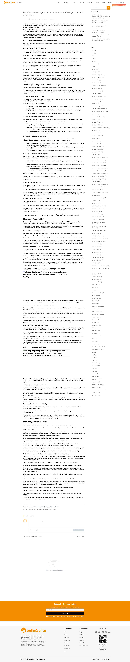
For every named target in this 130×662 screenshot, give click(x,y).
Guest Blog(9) (95, 319)
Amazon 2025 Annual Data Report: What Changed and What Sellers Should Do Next (101, 16)
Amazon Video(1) (96, 255)
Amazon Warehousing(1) (98, 257)
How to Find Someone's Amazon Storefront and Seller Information (100, 26)
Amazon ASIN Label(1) (98, 82)
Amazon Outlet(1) (96, 181)
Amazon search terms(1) (98, 271)
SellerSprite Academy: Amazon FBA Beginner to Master (100, 21)
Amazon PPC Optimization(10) (100, 184)
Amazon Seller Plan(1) (98, 216)
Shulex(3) (94, 355)
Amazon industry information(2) (100, 268)
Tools (74, 2)
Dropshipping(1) (96, 298)
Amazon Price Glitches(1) (98, 187)
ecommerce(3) (96, 382)
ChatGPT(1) (95, 290)
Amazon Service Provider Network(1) (98, 223)
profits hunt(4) (96, 395)
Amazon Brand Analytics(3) (99, 96)
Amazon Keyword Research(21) (100, 157)
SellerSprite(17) (96, 344)
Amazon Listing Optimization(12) (100, 168)
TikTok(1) (94, 360)
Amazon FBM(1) (96, 130)
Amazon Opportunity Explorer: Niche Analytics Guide (100, 31)
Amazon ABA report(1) (98, 77)
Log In (117, 2)
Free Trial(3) (95, 309)
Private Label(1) (96, 333)
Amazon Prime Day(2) (98, 189)
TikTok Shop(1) (96, 363)
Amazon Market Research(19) (100, 173)
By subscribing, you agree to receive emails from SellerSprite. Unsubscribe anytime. (65, 616)
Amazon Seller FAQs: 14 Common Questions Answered (101, 40)
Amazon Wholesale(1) (97, 260)
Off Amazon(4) (96, 330)
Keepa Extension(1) (97, 325)
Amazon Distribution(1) (98, 116)
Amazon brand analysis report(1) (100, 265)
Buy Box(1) (95, 287)
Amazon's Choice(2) (97, 282)
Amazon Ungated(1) (97, 249)
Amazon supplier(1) (97, 279)
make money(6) (96, 387)
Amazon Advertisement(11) (99, 85)
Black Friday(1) (96, 284)
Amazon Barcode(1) (97, 93)
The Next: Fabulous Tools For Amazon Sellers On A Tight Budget (39, 509)
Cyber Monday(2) (96, 295)
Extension (90, 2)
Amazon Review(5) (97, 195)
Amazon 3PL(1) (96, 72)
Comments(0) (58, 19)
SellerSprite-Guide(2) (97, 349)
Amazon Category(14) (97, 106)
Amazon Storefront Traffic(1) (99, 241)
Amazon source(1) (97, 276)
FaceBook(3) (95, 300)
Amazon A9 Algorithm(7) (98, 74)
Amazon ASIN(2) (96, 80)
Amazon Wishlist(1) (97, 263)
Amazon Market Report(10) (99, 170)
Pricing (82, 2)
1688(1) (94, 50)
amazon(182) (95, 376)
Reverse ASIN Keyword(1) (98, 336)
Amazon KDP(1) (96, 154)
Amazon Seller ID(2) (97, 214)
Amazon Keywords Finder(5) (99, 162)
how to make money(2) (98, 384)
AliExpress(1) (95, 63)
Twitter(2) (94, 368)
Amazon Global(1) (96, 143)
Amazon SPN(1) (96, 203)
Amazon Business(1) (97, 99)
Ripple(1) (94, 338)
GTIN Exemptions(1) (97, 311)
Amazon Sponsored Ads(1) (99, 230)
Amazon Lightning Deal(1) (99, 165)
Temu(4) (94, 357)
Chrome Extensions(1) (98, 292)
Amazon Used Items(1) (98, 252)
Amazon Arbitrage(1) (97, 91)
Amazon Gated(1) (96, 138)
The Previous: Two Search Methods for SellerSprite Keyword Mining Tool (42, 506)
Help (103, 2)
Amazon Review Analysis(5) (99, 197)
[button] (19, 2)
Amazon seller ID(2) (97, 273)
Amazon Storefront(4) (98, 236)
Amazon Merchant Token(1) (99, 176)
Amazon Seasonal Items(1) (99, 206)
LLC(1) (94, 327)
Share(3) (94, 352)
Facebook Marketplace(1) (98, 306)
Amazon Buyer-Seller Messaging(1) (97, 102)
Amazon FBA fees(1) (97, 124)
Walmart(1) (95, 371)
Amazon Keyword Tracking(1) (99, 160)
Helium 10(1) (95, 322)
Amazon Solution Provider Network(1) (99, 227)
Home (58, 2)
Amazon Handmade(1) (98, 146)
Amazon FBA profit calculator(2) (100, 127)
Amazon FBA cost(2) (97, 122)
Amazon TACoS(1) (96, 244)
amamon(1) (95, 373)
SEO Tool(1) (95, 341)
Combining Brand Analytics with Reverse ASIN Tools (100, 35)
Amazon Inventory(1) (97, 151)
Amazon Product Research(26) (100, 192)
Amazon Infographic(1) (98, 149)
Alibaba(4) (95, 66)
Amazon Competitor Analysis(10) (100, 111)
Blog (97, 2)
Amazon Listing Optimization (37, 19)
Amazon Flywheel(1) (97, 135)
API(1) (93, 58)
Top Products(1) (96, 365)
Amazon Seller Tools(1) (98, 219)
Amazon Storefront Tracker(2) (100, 238)
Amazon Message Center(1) (99, 179)
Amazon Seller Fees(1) (98, 211)
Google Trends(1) (96, 317)
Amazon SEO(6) (96, 200)
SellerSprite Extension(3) (98, 346)
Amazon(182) (95, 69)
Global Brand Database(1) (99, 314)
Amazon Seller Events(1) (98, 208)
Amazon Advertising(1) (98, 88)
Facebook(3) (95, 303)
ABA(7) (94, 53)
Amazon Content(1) (97, 114)
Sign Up (122, 2)
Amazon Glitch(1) (96, 141)
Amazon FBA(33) (96, 119)
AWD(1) (94, 61)
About (110, 2)
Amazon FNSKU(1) (97, 133)
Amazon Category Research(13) (100, 108)
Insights (67, 2)
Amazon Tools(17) (96, 246)
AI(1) (93, 55)
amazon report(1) (96, 379)
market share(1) (96, 392)
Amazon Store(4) (96, 233)
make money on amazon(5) (99, 390)
